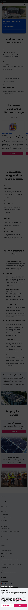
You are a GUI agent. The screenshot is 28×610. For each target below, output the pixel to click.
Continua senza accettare (7, 586)
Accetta (20, 605)
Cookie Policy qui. (19, 599)
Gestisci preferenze (7, 605)
